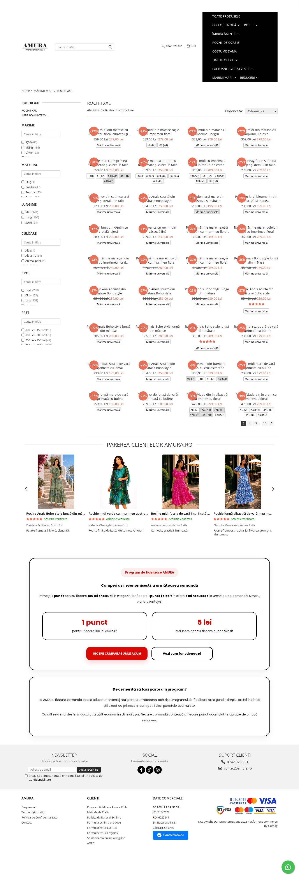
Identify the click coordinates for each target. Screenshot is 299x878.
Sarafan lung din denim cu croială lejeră (108, 229)
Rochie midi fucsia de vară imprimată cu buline (186, 513)
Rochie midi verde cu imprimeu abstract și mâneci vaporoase (134, 513)
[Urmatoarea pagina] (271, 423)
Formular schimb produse (104, 822)
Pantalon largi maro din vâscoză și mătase (207, 198)
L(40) (28, 152)
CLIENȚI (93, 798)
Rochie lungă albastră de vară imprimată (243, 513)
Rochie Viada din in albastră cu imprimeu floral (207, 396)
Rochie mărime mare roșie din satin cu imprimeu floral (256, 229)
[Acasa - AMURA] (35, 47)
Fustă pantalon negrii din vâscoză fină (157, 229)
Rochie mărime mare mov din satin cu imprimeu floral (157, 260)
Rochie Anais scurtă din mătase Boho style (158, 198)
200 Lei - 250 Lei (35, 340)
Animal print (33, 261)
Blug (28, 182)
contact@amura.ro (237, 768)
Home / (27, 91)
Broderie (31, 187)
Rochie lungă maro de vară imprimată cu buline (108, 396)
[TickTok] (149, 770)
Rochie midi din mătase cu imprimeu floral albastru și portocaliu (108, 132)
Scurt (28, 222)
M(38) (29, 147)
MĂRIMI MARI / (44, 91)
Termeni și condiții (33, 812)
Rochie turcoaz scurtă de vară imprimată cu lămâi (108, 366)
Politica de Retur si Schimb (104, 817)
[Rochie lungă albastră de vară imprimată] (243, 482)
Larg (28, 300)
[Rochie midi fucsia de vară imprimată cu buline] (181, 482)
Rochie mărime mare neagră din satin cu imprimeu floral (207, 260)
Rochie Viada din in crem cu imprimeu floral (256, 396)
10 (265, 423)
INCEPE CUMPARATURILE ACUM (117, 653)
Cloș (28, 295)
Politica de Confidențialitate (39, 817)
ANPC (91, 843)
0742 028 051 (237, 762)
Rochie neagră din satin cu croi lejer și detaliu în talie (256, 163)
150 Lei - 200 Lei (35, 335)
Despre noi (28, 807)
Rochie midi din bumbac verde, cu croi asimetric (207, 366)
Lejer (28, 290)
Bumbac (30, 192)
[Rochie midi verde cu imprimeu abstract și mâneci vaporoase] (118, 482)
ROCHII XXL (29, 110)
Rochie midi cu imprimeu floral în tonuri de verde (206, 163)
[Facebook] (141, 770)
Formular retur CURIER (102, 828)
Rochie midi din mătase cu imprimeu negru (207, 132)
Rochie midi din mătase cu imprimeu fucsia (256, 132)
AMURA (27, 798)
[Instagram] (158, 770)
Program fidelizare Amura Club (107, 807)
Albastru (30, 255)
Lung (28, 217)
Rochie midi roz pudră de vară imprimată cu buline (256, 328)
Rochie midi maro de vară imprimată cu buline (256, 366)
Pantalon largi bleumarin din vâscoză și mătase (256, 198)
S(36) (28, 142)
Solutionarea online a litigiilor (106, 838)
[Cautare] (110, 47)
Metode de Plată (98, 812)
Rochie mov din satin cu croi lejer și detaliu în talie (108, 198)
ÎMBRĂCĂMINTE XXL (34, 115)
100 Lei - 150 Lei (35, 330)
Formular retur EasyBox (102, 833)
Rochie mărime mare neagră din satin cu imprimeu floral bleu (207, 229)
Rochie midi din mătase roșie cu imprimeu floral (157, 132)
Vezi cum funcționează (182, 653)
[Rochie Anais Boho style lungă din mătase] (56, 482)
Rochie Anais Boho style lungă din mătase (256, 260)
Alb (27, 250)
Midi (28, 212)
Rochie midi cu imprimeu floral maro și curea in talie (158, 163)
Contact (26, 822)
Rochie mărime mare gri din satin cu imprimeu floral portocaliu (108, 260)
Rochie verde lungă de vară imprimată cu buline (158, 396)
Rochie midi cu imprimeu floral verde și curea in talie (108, 163)
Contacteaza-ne (173, 835)
